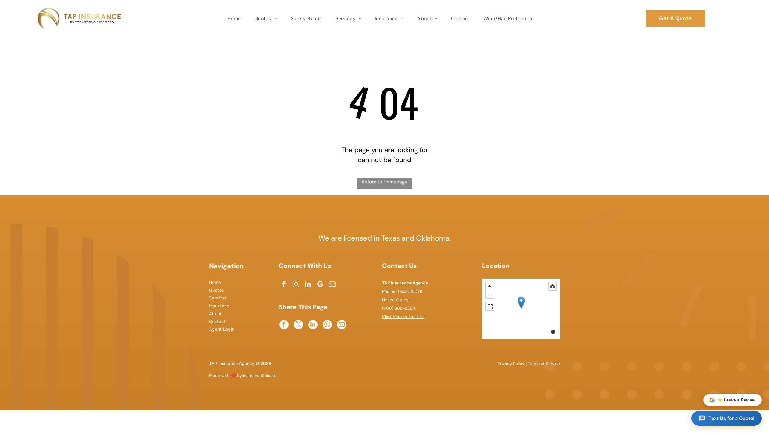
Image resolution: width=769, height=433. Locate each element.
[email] (332, 285)
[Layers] (552, 286)
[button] (726, 418)
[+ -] (521, 309)
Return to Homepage (384, 182)
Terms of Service (544, 363)
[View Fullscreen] (490, 306)
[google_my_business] (320, 285)
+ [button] (490, 286)
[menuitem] (234, 18)
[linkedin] (308, 285)
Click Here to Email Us (403, 316)
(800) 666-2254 (398, 308)
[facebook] (284, 285)
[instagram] (296, 285)
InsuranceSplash (259, 375)
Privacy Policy (511, 363)
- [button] (490, 294)
